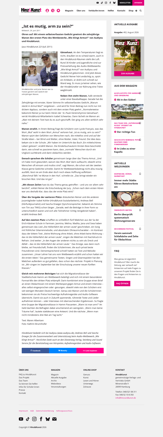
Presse (22, 390)
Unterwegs (88, 383)
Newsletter (125, 3)
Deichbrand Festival (124, 229)
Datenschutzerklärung (45, 411)
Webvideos (56, 383)
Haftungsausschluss (64, 411)
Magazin (69, 10)
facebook (110, 3)
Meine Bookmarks (58, 10)
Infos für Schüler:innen (29, 387)
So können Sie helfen (28, 383)
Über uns (81, 10)
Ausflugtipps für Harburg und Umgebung (127, 94)
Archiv (54, 380)
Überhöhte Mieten (123, 210)
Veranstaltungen (58, 386)
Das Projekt (24, 377)
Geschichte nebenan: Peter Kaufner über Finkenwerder (127, 142)
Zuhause (87, 386)
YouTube (98, 3)
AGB (32, 411)
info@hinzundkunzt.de (126, 398)
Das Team (23, 380)
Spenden (138, 3)
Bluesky (114, 3)
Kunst (86, 377)
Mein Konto (47, 10)
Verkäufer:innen (96, 10)
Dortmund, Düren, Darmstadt (123, 175)
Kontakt (121, 10)
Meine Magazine (52, 10)
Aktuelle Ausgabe (58, 377)
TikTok (102, 3)
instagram (106, 3)
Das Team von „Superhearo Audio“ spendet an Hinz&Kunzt (127, 125)
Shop (131, 10)
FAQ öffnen (122, 283)
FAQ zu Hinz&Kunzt (27, 374)
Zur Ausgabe (127, 73)
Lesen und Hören (91, 380)
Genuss (86, 374)
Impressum (23, 411)
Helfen (111, 10)
